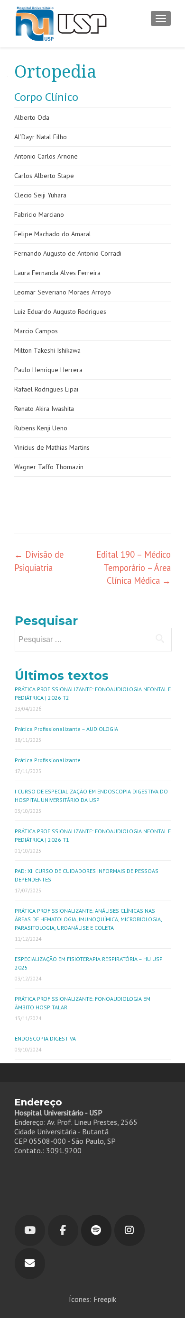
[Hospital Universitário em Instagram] (129, 1230)
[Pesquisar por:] (93, 639)
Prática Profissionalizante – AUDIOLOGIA (66, 728)
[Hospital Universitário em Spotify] (96, 1230)
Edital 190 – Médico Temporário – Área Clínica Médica (133, 567)
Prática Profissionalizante (48, 760)
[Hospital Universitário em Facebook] (63, 1230)
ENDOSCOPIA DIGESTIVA (45, 1038)
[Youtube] (30, 1230)
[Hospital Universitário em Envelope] (30, 1263)
